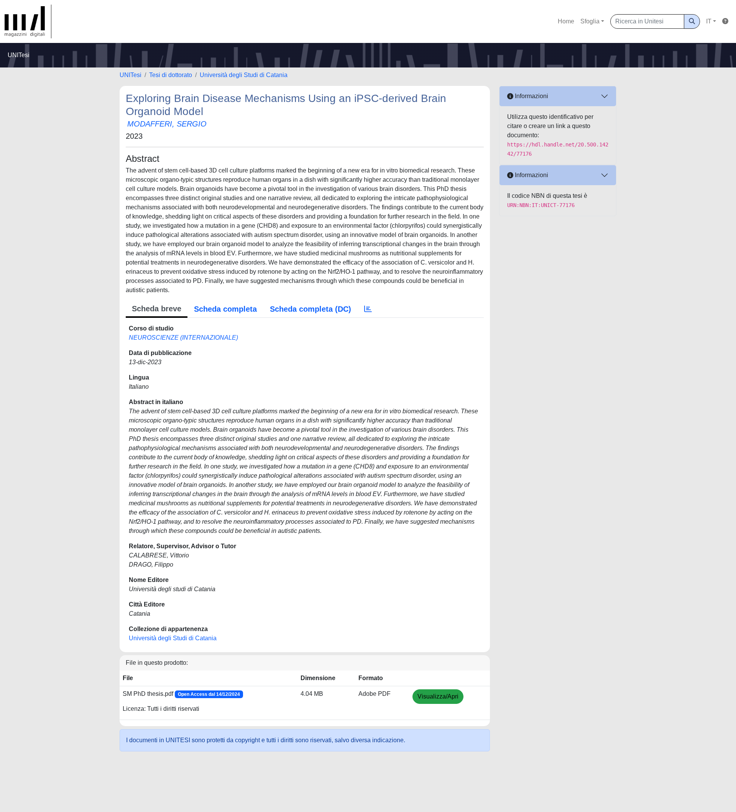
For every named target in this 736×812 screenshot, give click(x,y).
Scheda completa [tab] (225, 309)
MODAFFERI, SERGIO (167, 124)
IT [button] (708, 21)
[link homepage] (28, 21)
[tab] (368, 309)
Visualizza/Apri (437, 696)
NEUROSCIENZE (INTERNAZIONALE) (183, 337)
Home (566, 21)
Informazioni (530, 96)
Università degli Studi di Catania (244, 75)
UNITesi (130, 75)
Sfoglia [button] (590, 21)
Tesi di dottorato (170, 75)
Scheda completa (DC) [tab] (310, 309)
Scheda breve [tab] (156, 308)
